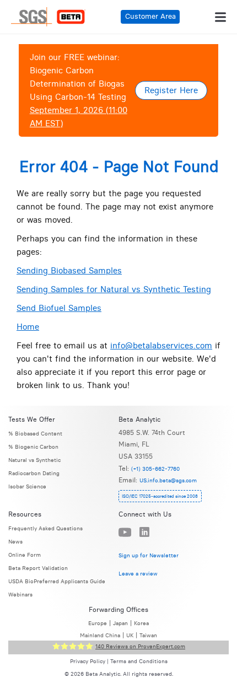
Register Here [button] (171, 90)
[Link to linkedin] (144, 532)
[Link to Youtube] (124, 532)
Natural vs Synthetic (34, 460)
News (15, 541)
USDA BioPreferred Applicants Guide (56, 581)
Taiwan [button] (148, 635)
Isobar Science (27, 486)
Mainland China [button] (100, 635)
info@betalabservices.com (161, 345)
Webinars (20, 594)
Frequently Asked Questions (45, 528)
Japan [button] (120, 623)
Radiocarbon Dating (34, 473)
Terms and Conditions (139, 661)
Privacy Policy (87, 661)
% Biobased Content (35, 433)
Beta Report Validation (38, 568)
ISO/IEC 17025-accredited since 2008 (160, 496)
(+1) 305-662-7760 (155, 468)
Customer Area (150, 16)
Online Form (24, 554)
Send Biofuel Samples (59, 308)
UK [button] (129, 635)
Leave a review (138, 573)
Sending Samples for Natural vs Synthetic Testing (114, 289)
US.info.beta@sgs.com (168, 480)
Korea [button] (141, 623)
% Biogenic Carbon (33, 446)
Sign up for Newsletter (148, 554)
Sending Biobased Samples (69, 270)
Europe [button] (97, 623)
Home (28, 326)
